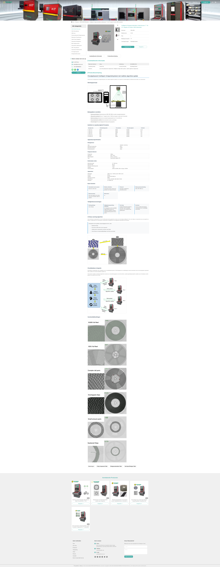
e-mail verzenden (128, 556)
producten (170, 2)
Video (74, 551)
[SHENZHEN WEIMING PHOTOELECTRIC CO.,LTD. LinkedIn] (102, 557)
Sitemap (81, 565)
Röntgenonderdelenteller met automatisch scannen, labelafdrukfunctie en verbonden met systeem (119, 500)
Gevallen (74, 555)
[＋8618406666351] (104, 557)
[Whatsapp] (72, 70)
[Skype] (78, 70)
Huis (160, 2)
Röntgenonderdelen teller (116, 466)
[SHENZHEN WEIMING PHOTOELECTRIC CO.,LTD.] (7, 2)
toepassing (178, 2)
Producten (75, 547)
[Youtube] (100, 557)
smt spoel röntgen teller (130, 466)
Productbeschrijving (113, 56)
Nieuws (74, 553)
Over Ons (75, 545)
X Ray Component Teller (102, 466)
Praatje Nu (205, 2)
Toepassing (75, 549)
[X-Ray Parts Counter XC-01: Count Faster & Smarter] (101, 38)
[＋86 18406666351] (107, 557)
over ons (165, 2)
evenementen (188, 2)
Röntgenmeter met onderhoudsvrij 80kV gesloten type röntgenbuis (100, 500)
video (183, 2)
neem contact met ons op (195, 2)
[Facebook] (97, 557)
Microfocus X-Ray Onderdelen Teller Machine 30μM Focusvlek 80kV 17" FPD (81, 500)
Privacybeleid (76, 565)
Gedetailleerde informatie (95, 56)
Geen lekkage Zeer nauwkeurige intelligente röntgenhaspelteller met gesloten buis (139, 500)
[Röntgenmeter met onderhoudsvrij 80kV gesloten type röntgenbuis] (100, 490)
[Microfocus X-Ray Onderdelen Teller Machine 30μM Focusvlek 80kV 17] (81, 490)
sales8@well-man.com (78, 64)
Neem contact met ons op (78, 557)
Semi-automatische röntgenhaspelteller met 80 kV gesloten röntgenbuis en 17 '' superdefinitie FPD (80, 526)
